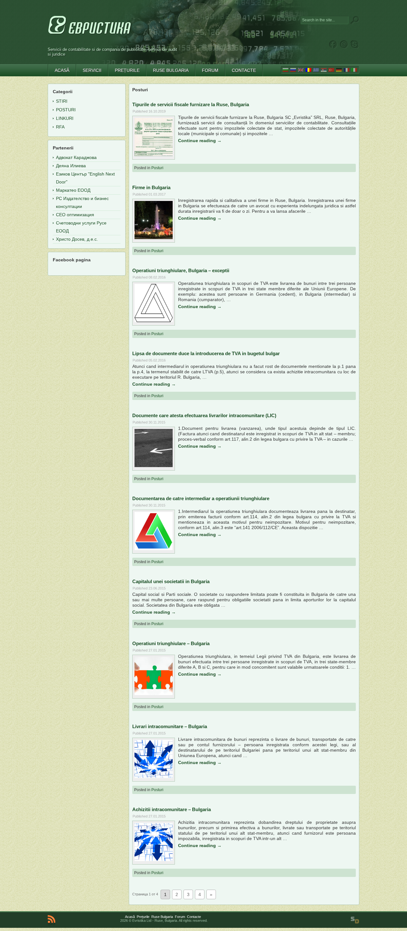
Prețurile (143, 917)
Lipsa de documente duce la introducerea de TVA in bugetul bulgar (206, 353)
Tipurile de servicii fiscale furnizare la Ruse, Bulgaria (190, 104)
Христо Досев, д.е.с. (77, 239)
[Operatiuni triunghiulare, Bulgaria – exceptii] (154, 320)
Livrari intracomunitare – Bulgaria (169, 726)
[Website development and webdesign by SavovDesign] (354, 920)
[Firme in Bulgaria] (154, 237)
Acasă (130, 917)
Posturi (157, 168)
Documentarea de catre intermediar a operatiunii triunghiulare (200, 498)
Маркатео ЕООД (73, 190)
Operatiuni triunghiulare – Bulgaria (171, 643)
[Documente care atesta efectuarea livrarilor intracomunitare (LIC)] (154, 465)
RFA (60, 126)
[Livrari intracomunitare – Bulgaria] (154, 776)
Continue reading (200, 140)
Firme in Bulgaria (151, 187)
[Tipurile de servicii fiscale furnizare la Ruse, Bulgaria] (154, 154)
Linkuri (64, 118)
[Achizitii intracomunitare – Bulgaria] (154, 859)
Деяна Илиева (71, 165)
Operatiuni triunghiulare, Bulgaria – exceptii (180, 270)
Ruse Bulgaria (162, 917)
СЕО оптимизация (75, 214)
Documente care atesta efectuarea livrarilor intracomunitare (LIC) (204, 415)
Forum (180, 917)
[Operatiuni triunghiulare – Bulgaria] (154, 693)
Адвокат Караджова (76, 157)
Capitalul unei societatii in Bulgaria (171, 581)
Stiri (61, 101)
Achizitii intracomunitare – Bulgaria (171, 809)
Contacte (194, 917)
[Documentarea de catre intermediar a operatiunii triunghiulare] (154, 548)
